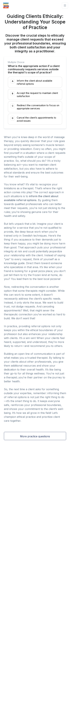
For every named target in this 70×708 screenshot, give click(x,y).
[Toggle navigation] (65, 5)
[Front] (6, 5)
